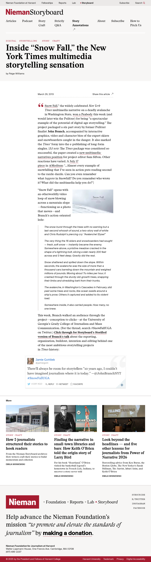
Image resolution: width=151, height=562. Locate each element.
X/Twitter (138, 499)
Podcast (27, 21)
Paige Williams (16, 73)
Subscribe (124, 3)
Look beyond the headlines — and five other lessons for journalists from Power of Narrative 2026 (123, 449)
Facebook (139, 507)
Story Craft (51, 40)
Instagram (138, 503)
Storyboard (87, 3)
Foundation (56, 501)
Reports (62, 3)
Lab (74, 3)
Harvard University (91, 559)
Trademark (108, 559)
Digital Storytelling (21, 40)
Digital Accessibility (136, 559)
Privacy (120, 559)
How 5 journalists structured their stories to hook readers (27, 444)
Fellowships (47, 3)
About (101, 21)
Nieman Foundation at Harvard (21, 3)
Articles (11, 21)
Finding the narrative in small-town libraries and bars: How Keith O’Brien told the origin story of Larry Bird (74, 449)
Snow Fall (51, 106)
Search (138, 3)
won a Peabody (83, 114)
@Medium (56, 165)
